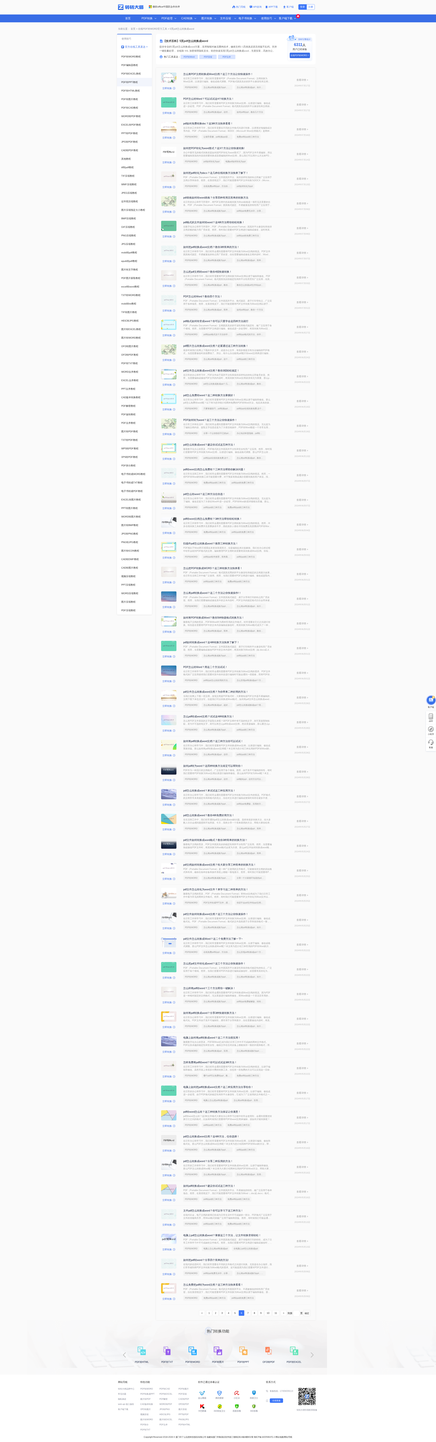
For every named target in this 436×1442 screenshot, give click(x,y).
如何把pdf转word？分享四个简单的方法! (206, 1259)
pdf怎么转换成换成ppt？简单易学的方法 (251, 705)
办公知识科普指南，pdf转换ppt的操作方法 (251, 433)
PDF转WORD (191, 87)
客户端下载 (123, 1409)
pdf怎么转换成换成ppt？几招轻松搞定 (218, 384)
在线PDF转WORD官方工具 (152, 28)
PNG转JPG (183, 1419)
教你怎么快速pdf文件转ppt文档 (251, 285)
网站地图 (279, 1437)
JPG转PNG (164, 1409)
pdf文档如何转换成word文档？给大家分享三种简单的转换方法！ (219, 864)
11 (276, 1313)
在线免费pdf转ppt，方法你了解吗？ (218, 186)
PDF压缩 (208, 57)
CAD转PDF (183, 1399)
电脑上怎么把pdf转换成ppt (216, 1100)
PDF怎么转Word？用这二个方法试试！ (205, 667)
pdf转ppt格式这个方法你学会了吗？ (218, 334)
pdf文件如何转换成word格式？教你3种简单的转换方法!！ (215, 839)
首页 (128, 18)
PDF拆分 (144, 1424)
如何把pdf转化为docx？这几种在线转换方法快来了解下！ (215, 172)
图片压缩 (182, 1409)
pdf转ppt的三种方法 (246, 359)
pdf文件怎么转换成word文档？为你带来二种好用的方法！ (215, 691)
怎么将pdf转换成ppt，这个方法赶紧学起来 (218, 359)
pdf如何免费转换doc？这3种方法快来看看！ (208, 123)
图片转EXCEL (165, 1419)
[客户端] (431, 699)
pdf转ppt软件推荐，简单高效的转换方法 (218, 557)
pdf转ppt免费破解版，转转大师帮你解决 (251, 1001)
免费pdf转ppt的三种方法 (248, 137)
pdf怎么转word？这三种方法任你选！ (204, 494)
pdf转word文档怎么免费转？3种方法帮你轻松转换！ (212, 518)
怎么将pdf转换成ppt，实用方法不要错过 (218, 1051)
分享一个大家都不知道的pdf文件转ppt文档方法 (251, 878)
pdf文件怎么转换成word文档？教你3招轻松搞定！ (211, 370)
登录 (302, 6)
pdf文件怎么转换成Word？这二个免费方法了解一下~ (213, 938)
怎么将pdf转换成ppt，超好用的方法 (218, 705)
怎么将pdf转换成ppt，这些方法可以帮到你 (218, 112)
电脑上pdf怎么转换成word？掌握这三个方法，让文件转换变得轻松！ (222, 1235)
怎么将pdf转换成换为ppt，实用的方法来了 (218, 804)
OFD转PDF (183, 1404)
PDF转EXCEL (165, 1394)
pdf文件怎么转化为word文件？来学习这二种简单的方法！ (215, 889)
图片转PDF (145, 1399)
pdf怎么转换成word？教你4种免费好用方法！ (208, 815)
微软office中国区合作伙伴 (166, 6)
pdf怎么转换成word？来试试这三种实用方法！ (209, 790)
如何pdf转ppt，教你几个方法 (250, 112)
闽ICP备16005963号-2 (264, 1437)
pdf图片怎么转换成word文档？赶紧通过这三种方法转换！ (215, 345)
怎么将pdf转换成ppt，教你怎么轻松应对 (251, 458)
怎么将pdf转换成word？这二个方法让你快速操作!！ (212, 592)
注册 (310, 6)
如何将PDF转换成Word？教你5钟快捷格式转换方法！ (213, 617)
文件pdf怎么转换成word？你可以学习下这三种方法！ (213, 1210)
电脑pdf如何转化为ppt (235, 161)
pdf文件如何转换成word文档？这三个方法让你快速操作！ (215, 914)
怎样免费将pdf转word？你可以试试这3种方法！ (210, 1062)
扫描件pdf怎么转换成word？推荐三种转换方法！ (210, 543)
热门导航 (241, 6)
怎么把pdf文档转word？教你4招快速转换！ (207, 271)
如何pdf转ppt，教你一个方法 (250, 310)
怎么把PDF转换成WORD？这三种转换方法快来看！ (213, 568)
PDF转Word (189, 57)
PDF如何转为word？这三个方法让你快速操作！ (210, 419)
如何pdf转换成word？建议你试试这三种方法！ (209, 1185)
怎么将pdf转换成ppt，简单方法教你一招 (251, 260)
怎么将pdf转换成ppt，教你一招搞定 (218, 285)
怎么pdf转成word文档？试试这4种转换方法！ (208, 716)
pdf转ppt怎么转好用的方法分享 (218, 680)
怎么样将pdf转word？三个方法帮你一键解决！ (209, 988)
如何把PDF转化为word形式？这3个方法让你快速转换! (213, 148)
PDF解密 (163, 1399)
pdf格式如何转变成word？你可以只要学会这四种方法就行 (215, 321)
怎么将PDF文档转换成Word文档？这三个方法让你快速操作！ (218, 74)
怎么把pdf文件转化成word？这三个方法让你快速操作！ (214, 963)
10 (268, 1313)
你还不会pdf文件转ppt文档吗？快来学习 (251, 903)
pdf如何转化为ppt (212, 161)
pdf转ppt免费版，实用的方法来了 (251, 804)
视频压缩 (144, 1414)
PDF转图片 (183, 1389)
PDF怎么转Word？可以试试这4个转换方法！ (208, 98)
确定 (307, 1313)
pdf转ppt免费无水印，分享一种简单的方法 (251, 211)
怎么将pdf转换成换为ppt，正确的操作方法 (218, 87)
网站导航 (288, 1437)
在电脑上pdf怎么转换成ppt (246, 1248)
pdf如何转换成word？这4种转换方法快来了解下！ (211, 642)
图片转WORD (146, 1419)
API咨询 (257, 6)
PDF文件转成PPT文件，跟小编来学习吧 (218, 903)
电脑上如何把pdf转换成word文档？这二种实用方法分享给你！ (218, 1087)
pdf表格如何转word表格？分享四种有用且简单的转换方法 (215, 197)
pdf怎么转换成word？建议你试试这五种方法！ (209, 444)
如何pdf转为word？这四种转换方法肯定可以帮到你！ (213, 765)
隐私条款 (122, 1399)
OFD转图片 (145, 1409)
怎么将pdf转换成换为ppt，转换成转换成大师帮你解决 (218, 1001)
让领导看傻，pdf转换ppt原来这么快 (218, 137)
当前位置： (124, 28)
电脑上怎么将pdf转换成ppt (216, 1248)
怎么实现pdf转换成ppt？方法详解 (251, 680)
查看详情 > (302, 80)
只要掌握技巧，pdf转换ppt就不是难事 (218, 408)
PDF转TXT (145, 1430)
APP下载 (273, 6)
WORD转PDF (165, 1404)
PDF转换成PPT (147, 1394)
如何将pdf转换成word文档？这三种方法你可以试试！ (213, 741)
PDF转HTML (184, 1424)
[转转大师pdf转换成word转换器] (130, 9)
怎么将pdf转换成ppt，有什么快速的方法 (251, 87)
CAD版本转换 (146, 1404)
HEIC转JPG (164, 1414)
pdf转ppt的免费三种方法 (248, 235)
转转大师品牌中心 (126, 1389)
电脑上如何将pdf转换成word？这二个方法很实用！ (212, 1037)
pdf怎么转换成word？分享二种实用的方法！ (208, 1161)
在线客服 (276, 1400)
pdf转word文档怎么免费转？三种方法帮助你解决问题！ (214, 469)
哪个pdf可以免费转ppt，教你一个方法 (218, 1075)
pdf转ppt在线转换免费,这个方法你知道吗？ (251, 408)
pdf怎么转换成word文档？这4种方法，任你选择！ (211, 1136)
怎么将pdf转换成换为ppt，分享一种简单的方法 (218, 211)
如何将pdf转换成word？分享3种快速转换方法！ (210, 1012)
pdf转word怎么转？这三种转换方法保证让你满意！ (212, 1111)
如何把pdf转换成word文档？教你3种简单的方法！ (211, 247)
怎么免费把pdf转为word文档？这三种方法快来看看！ (213, 1284)
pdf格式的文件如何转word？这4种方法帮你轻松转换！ (214, 222)
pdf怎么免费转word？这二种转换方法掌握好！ (209, 395)
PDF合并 (227, 57)
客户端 (290, 6)
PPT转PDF (183, 1414)
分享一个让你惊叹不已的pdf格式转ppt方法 (218, 433)
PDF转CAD (164, 1389)
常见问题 (122, 1394)
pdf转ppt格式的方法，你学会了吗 (251, 334)
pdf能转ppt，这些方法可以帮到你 (251, 779)
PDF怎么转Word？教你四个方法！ (202, 296)
